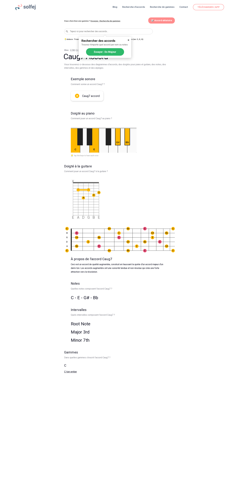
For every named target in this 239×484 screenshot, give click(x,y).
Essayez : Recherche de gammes (105, 21)
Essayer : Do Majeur (105, 51)
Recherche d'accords (133, 7)
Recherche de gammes (162, 7)
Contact (183, 7)
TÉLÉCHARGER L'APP (209, 7)
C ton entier (70, 371)
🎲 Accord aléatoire (161, 20)
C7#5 (72, 50)
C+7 (78, 50)
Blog (115, 7)
